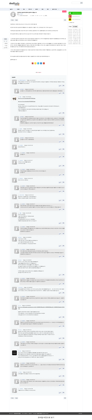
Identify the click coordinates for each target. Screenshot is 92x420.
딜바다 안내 (54, 9)
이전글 (12, 20)
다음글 (16, 20)
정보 (24, 9)
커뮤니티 (30, 9)
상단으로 (80, 413)
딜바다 (11, 9)
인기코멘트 (75, 26)
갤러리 (36, 9)
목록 (65, 20)
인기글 (70, 26)
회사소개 (11, 413)
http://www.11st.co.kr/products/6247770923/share (26, 98)
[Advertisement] (52, 4)
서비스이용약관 (24, 413)
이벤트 (18, 9)
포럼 (42, 9)
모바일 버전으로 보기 (46, 417)
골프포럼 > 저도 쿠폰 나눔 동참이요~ (75, 32)
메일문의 (30, 413)
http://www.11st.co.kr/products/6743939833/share (26, 101)
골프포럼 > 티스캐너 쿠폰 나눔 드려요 (75, 34)
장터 (48, 9)
